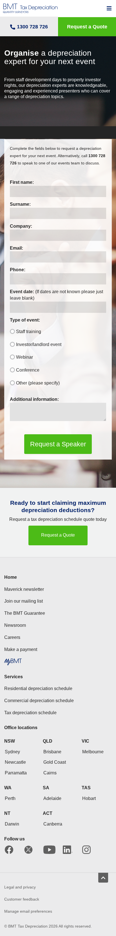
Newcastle (15, 762)
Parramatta (16, 772)
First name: (22, 182)
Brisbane (52, 751)
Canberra (52, 824)
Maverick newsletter (24, 589)
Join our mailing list (23, 601)
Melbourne (93, 751)
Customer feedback (21, 899)
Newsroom (15, 625)
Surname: (20, 204)
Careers (12, 637)
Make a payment (20, 649)
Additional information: (34, 399)
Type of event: (25, 320)
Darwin (12, 824)
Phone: (17, 269)
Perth (10, 798)
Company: (21, 226)
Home (10, 577)
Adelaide (52, 798)
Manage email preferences (28, 911)
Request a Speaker (58, 444)
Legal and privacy (20, 887)
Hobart (89, 798)
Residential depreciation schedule (38, 688)
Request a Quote (58, 535)
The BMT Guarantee (24, 613)
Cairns (50, 772)
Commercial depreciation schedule (39, 700)
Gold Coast (54, 762)
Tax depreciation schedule (30, 712)
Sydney (12, 751)
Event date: (56, 294)
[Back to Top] (103, 878)
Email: (16, 248)
